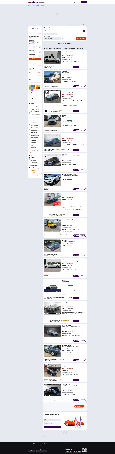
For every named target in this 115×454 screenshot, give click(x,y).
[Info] (37, 165)
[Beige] (30, 86)
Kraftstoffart (31, 68)
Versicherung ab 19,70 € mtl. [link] (67, 59)
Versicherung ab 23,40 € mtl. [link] (67, 392)
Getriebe (31, 79)
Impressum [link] (30, 443)
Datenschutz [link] (50, 443)
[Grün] (30, 88)
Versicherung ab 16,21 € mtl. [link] (67, 352)
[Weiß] (34, 90)
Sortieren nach (47, 36)
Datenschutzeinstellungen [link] (59, 443)
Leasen (38, 42)
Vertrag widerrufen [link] (39, 443)
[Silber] (30, 90)
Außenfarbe (31, 84)
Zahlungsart (31, 40)
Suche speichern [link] (35, 60)
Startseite (29, 5)
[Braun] (34, 86)
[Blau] (32, 86)
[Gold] (39, 86)
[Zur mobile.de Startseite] (38, 2)
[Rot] (37, 88)
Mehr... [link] (30, 152)
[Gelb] (37, 86)
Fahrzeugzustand (32, 31)
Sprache (29, 449)
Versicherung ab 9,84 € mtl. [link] (67, 372)
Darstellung (38, 449)
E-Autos (30, 76)
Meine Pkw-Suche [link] (36, 5)
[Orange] (34, 88)
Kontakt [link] (45, 443)
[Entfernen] (55, 34)
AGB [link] (34, 443)
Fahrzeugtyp (31, 74)
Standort (31, 63)
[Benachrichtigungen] (75, 2)
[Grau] (32, 88)
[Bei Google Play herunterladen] (77, 451)
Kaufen (32, 42)
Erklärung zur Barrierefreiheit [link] (70, 443)
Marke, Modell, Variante (34, 36)
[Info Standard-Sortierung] (62, 38)
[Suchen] (84, 31)
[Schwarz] (39, 88)
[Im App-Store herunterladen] (69, 451)
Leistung (30, 71)
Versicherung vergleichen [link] (66, 79)
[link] (77, 2)
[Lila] (32, 90)
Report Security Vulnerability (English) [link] (35, 445)
